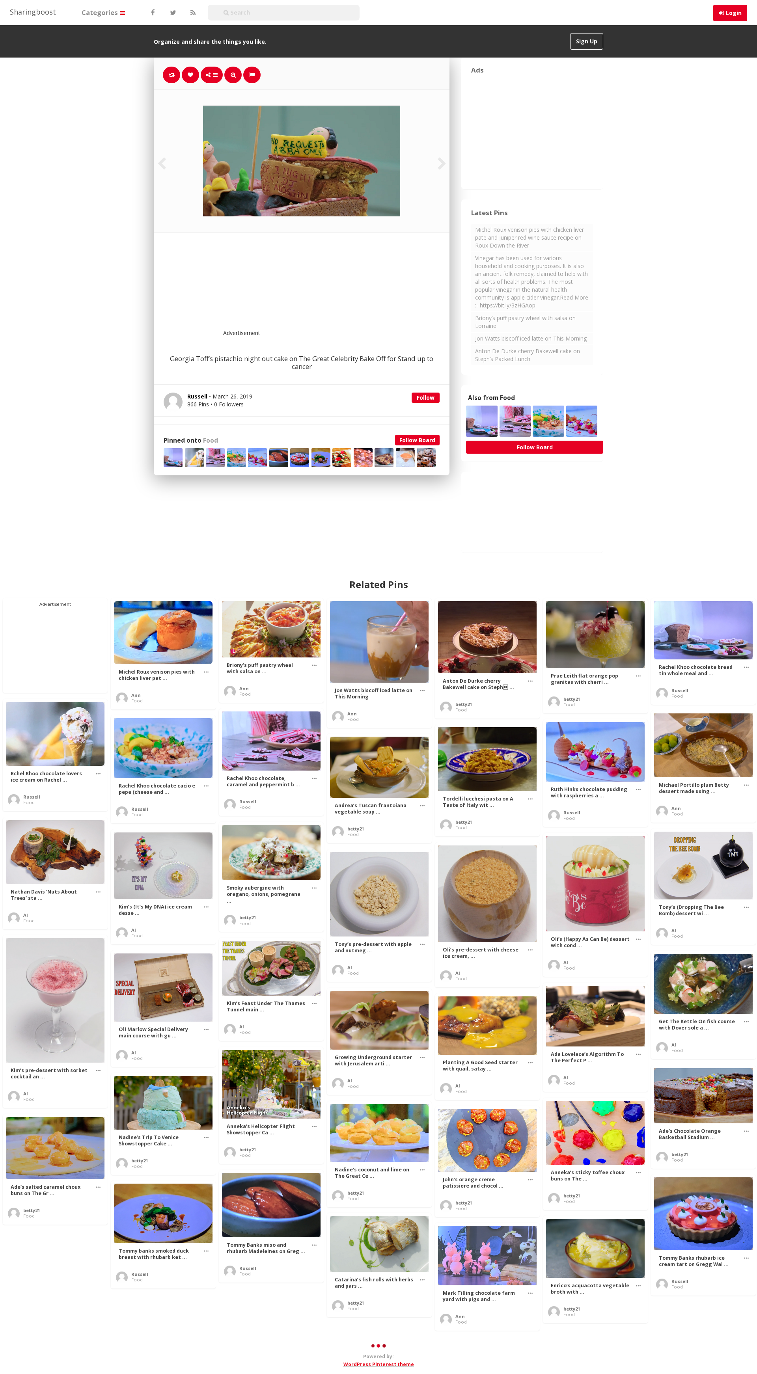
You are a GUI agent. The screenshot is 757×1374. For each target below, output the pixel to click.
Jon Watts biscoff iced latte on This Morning (531, 338)
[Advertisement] (321, 285)
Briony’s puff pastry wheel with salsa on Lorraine (525, 322)
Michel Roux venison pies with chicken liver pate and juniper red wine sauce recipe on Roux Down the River (529, 237)
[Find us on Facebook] (152, 12)
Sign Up (586, 41)
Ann (136, 695)
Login (734, 13)
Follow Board (417, 440)
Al (25, 915)
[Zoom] (233, 75)
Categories (100, 12)
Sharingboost (33, 12)
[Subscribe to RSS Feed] (192, 12)
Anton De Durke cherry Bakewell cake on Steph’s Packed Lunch (527, 355)
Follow (425, 397)
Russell (679, 690)
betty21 (463, 704)
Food (210, 440)
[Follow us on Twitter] (172, 12)
